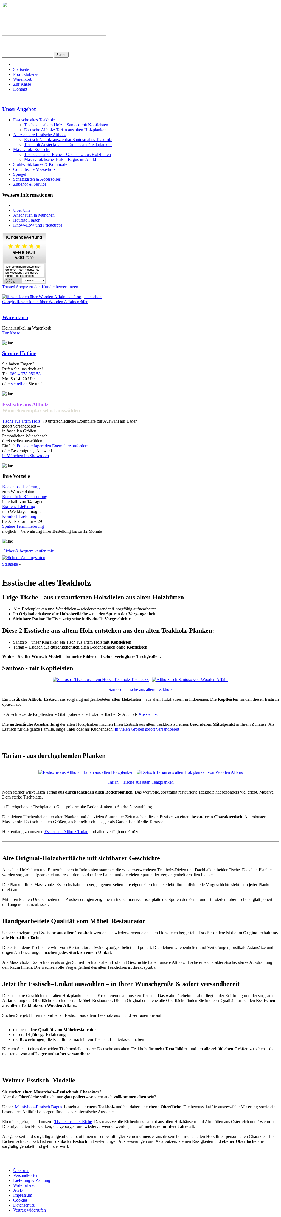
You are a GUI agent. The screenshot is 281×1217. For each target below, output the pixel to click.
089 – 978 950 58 (25, 374)
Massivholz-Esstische (31, 149)
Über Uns (21, 210)
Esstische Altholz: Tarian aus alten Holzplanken (65, 129)
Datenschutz (24, 1205)
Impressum (22, 1195)
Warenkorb (22, 79)
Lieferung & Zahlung (31, 1180)
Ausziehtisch (149, 714)
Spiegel (19, 174)
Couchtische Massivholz (34, 169)
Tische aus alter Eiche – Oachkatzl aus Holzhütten (67, 154)
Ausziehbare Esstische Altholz (39, 134)
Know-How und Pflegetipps (37, 225)
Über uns (21, 1170)
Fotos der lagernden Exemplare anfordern (53, 445)
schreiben (19, 383)
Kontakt (20, 89)
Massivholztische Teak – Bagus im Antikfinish (64, 159)
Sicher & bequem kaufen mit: (28, 551)
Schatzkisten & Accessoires (37, 179)
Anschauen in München (34, 215)
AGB (18, 1190)
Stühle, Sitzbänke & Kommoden (41, 164)
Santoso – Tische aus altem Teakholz (140, 689)
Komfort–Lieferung (19, 516)
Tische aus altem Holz (21, 421)
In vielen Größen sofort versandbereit (147, 729)
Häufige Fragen (26, 220)
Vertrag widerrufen (29, 1210)
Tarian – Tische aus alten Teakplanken (141, 782)
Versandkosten (25, 1175)
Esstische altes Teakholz (34, 120)
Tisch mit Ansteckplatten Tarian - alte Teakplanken (68, 144)
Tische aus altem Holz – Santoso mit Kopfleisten (66, 124)
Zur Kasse (22, 84)
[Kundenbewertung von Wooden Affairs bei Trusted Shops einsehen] (24, 283)
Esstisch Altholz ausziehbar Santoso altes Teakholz (68, 139)
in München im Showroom (25, 455)
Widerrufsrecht (26, 1185)
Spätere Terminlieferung (23, 526)
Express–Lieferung (18, 506)
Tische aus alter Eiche (73, 1121)
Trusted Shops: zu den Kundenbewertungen (40, 286)
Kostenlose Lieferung (21, 486)
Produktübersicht (28, 74)
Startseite (21, 69)
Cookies (20, 1200)
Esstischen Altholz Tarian (66, 831)
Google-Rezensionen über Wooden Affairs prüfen (45, 301)
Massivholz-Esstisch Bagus (38, 1106)
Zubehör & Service (29, 184)
